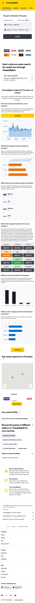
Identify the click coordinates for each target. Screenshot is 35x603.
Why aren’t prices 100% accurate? (13, 519)
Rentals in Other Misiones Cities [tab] (12, 440)
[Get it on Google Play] (6, 587)
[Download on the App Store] (17, 587)
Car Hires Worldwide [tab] (9, 448)
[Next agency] (30, 386)
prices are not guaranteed (9, 507)
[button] (3, 3)
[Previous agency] (4, 386)
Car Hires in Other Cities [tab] (10, 444)
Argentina (13, 526)
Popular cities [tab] (22, 448)
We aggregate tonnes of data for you (14, 516)
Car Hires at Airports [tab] (9, 435)
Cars (8, 526)
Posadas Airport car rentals (10, 457)
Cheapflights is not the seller (12, 512)
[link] (17, 116)
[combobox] (9, 20)
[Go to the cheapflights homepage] (13, 3)
